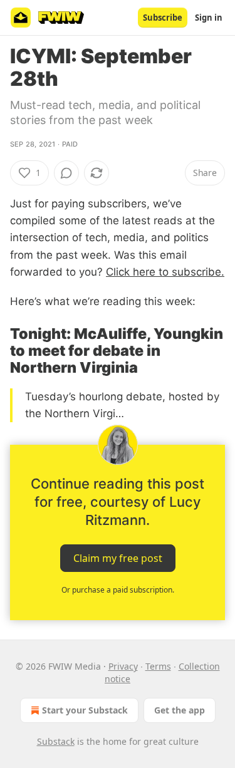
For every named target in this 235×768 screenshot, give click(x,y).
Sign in (208, 17)
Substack (56, 741)
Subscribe (162, 17)
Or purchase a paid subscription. (117, 589)
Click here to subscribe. (165, 272)
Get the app (179, 710)
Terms (158, 666)
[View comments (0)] (66, 172)
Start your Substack (85, 710)
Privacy (123, 666)
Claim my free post (117, 558)
